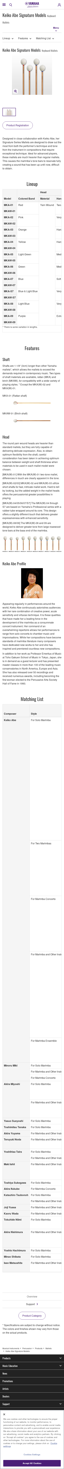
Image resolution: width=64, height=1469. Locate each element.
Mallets (49, 1348)
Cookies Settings (32, 1454)
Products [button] (6, 1358)
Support (30, 1304)
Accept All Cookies (32, 1463)
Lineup (6, 38)
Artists (5, 1389)
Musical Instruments (10, 1348)
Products (38, 1348)
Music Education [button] (10, 1366)
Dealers (5, 1396)
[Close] (4, 1414)
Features (23, 38)
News (4, 1373)
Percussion (27, 1348)
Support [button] (6, 1404)
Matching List (43, 38)
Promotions (7, 1381)
